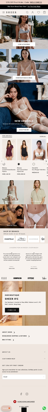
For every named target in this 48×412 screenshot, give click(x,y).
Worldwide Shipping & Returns (14, 336)
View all (43, 136)
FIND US (12, 310)
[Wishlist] (38, 12)
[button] (3, 12)
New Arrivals (7, 135)
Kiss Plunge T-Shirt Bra (38, 169)
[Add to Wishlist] (13, 141)
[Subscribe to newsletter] (44, 376)
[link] (32, 12)
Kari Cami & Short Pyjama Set (22, 170)
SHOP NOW (24, 130)
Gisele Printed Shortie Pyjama (8, 170)
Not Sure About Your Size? (24, 6)
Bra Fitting (6, 339)
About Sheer (7, 332)
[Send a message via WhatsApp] (44, 408)
